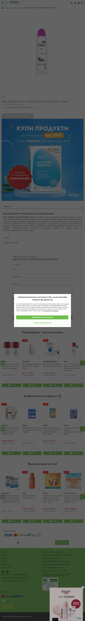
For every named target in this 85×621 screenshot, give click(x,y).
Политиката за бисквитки (50, 310)
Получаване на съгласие (42, 317)
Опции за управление (42, 323)
